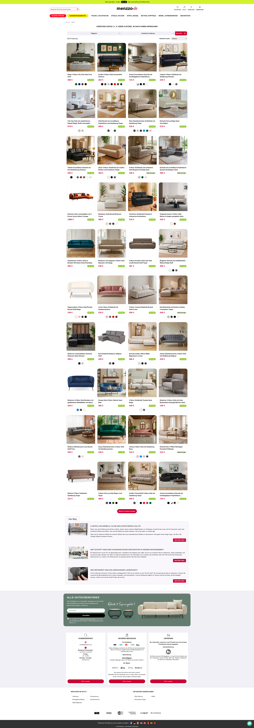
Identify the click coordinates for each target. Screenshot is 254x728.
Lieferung (75, 696)
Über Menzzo (138, 696)
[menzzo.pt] (154, 723)
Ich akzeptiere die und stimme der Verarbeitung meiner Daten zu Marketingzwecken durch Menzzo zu (86, 620)
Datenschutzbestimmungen (88, 619)
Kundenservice (95, 699)
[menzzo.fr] (131, 723)
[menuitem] (58, 15)
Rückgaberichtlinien (78, 699)
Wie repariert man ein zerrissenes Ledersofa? (114, 570)
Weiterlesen (179, 540)
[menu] (127, 15)
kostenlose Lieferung (148, 33)
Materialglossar (77, 702)
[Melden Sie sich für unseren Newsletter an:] (86, 610)
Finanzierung (94, 696)
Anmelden (85, 615)
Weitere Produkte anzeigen (127, 511)
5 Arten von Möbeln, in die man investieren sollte (115, 526)
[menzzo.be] (148, 723)
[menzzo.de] (134, 723)
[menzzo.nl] (141, 723)
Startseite (67, 22)
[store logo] (127, 9)
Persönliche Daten (140, 699)
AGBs (153, 696)
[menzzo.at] (144, 723)
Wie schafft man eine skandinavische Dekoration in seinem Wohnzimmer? (127, 550)
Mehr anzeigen (85, 681)
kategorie (94, 33)
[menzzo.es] (151, 723)
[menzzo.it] (137, 723)
